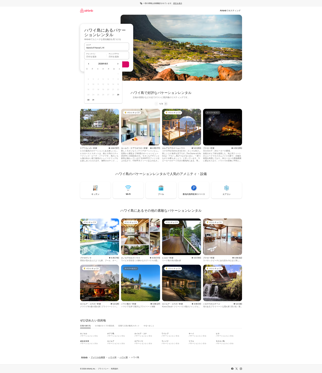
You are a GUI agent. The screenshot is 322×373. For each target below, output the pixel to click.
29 (118, 95)
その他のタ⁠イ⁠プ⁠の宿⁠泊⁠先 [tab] (104, 326)
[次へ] (166, 104)
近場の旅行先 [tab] (85, 326)
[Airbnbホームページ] (86, 11)
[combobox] (106, 47)
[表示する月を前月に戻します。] (88, 64)
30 (88, 100)
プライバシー (103, 369)
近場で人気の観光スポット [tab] (129, 326)
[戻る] (156, 104)
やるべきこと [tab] (149, 326)
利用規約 (114, 369)
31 (93, 100)
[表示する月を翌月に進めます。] (118, 64)
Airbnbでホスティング (230, 10)
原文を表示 (177, 3)
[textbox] (95, 56)
